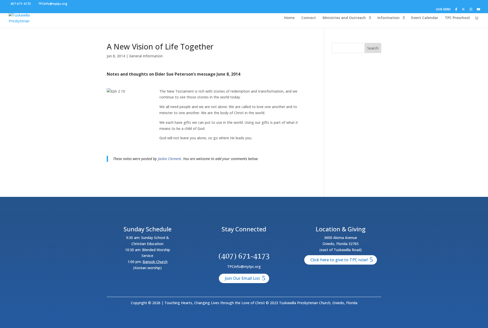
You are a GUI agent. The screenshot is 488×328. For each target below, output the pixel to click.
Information (388, 18)
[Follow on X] (238, 243)
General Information (146, 56)
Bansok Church (155, 261)
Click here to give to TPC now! (339, 260)
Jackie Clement (169, 158)
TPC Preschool (457, 18)
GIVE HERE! (443, 9)
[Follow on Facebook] (226, 243)
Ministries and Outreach (344, 18)
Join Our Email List (242, 278)
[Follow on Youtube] (262, 243)
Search (372, 48)
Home (289, 18)
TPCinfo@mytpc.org (244, 266)
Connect (308, 18)
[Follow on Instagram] (250, 243)
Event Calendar (424, 18)
